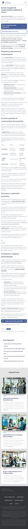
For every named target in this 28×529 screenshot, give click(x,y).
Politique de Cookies (19, 500)
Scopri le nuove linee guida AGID (14, 321)
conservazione (7, 331)
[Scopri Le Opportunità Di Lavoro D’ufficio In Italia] (14, 458)
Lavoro (4, 432)
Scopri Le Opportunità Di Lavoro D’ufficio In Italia (12, 472)
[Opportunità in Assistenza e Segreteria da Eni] (14, 385)
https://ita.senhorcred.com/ (6, 515)
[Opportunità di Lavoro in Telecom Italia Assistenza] (14, 422)
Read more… (6, 409)
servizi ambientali (21, 331)
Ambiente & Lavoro (16, 108)
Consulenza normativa (9, 287)
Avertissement (20, 497)
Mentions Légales (8, 500)
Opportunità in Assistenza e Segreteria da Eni (11, 399)
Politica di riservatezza (9, 497)
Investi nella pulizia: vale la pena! (13, 31)
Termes (11, 503)
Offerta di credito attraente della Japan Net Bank (14, 348)
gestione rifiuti (14, 331)
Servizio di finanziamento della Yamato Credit (14, 361)
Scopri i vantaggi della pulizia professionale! (13, 26)
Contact (17, 503)
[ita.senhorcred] (7, 2)
